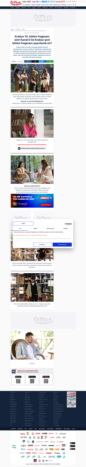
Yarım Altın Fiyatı (13, 415)
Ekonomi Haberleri (28, 425)
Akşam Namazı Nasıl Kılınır (58, 406)
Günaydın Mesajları (57, 413)
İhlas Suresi (56, 397)
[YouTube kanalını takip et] (75, 1)
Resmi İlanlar (57, 4)
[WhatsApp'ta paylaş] (49, 61)
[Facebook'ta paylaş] (28, 61)
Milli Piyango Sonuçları (29, 418)
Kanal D (14, 94)
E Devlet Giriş (27, 395)
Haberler (12, 29)
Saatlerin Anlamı (57, 418)
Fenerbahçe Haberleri (29, 406)
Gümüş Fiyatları (13, 422)
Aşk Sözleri (41, 415)
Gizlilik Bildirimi (58, 428)
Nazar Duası (41, 406)
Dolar (11, 423)
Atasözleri (41, 418)
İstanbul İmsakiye (13, 402)
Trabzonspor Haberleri (29, 409)
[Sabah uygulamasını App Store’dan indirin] (18, 379)
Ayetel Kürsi (41, 397)
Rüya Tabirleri (27, 397)
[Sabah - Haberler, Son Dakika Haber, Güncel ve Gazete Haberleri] (16, 3)
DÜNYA (39, 7)
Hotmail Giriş (41, 411)
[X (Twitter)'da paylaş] (35, 61)
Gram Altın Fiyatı (13, 409)
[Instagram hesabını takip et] (73, 1)
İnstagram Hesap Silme (43, 404)
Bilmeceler (41, 402)
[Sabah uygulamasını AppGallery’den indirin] (46, 379)
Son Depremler (27, 401)
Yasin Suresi (41, 395)
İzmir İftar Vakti (13, 408)
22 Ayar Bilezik (12, 420)
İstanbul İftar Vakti (13, 404)
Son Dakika (27, 4)
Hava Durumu (27, 399)
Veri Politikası (12, 392)
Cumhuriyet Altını (13, 418)
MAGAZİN (24, 7)
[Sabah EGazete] (71, 409)
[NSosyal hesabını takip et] (70, 1)
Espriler (55, 394)
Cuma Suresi (41, 394)
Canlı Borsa (27, 392)
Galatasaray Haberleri (29, 404)
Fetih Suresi (41, 409)
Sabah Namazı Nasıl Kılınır (58, 408)
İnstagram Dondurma (43, 399)
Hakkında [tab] (65, 228)
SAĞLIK (51, 7)
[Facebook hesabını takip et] (66, 1)
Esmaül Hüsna (56, 422)
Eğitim (47, 4)
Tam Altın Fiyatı (13, 416)
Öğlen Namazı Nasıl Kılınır (58, 409)
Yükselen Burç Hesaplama (30, 411)
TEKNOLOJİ (45, 7)
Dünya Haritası (42, 425)
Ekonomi (38, 4)
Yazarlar (63, 4)
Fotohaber (18, 29)
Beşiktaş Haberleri (28, 408)
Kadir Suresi (56, 401)
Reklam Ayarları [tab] (50, 228)
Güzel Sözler (41, 401)
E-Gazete (30, 428)
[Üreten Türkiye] (51, 1)
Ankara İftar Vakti (13, 406)
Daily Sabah (20, 428)
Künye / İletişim (67, 428)
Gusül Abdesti (56, 402)
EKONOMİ (66, 7)
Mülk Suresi (56, 399)
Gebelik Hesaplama (28, 413)
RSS (25, 428)
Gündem (33, 4)
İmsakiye (11, 401)
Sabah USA (13, 428)
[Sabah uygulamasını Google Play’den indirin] (32, 379)
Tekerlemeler (56, 395)
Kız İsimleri (41, 423)
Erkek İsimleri (41, 420)
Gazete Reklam (42, 428)
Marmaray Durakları (57, 416)
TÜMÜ (12, 7)
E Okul (26, 394)
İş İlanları (11, 394)
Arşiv (36, 428)
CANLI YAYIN (64, 1)
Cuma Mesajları (56, 425)
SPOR (29, 7)
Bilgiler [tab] (35, 228)
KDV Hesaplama (28, 415)
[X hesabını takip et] (68, 1)
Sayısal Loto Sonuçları (29, 420)
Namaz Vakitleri (13, 399)
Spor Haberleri (27, 402)
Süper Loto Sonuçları (28, 416)
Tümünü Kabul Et (62, 244)
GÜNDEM (17, 7)
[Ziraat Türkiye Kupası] (73, 4)
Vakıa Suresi (56, 392)
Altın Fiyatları (12, 411)
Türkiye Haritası (27, 422)
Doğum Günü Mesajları (58, 415)
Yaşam (43, 4)
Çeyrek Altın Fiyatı (13, 413)
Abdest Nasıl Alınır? (42, 416)
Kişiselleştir (42, 244)
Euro (11, 425)
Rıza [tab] (20, 228)
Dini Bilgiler (56, 420)
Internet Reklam (50, 428)
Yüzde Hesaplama (42, 392)
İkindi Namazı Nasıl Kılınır (58, 411)
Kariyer (73, 428)
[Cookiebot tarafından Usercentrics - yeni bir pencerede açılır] (66, 224)
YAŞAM (34, 7)
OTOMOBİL (72, 7)
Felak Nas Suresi (42, 408)
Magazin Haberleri (28, 423)
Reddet (23, 223)
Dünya (51, 4)
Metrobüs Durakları (42, 413)
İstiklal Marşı (56, 423)
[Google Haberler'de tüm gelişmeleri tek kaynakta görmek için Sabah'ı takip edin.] (32, 201)
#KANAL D (32, 363)
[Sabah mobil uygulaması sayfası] (14, 371)
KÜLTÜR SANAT (58, 7)
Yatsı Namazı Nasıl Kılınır (58, 404)
